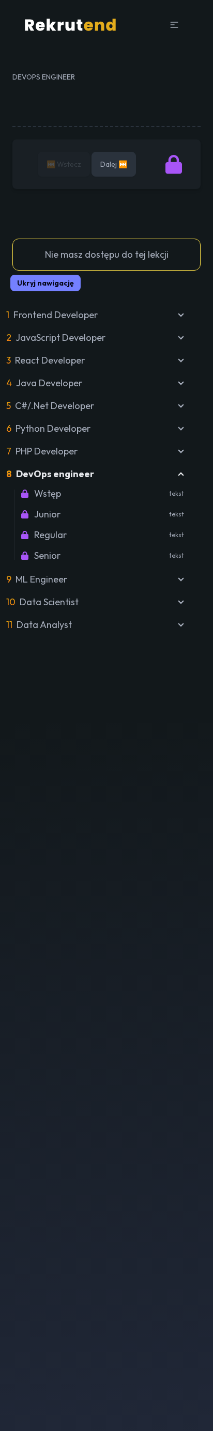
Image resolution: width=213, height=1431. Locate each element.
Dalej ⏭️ (113, 164)
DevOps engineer (43, 77)
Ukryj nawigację (45, 283)
